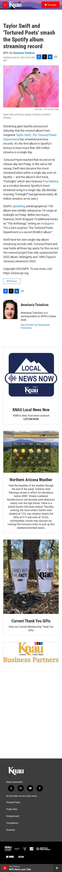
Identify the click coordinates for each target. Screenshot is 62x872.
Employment (12, 816)
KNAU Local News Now (31, 409)
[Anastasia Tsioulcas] (10, 309)
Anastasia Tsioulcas (24, 52)
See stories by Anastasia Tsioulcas (35, 326)
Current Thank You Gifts (30, 621)
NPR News (12, 281)
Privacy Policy (13, 802)
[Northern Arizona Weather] (31, 452)
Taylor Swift (23, 135)
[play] (5, 868)
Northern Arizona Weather (31, 479)
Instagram (47, 223)
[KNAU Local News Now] (31, 375)
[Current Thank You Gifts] (31, 577)
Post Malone (51, 181)
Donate (51, 4)
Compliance (12, 823)
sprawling (19, 206)
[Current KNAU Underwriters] (31, 652)
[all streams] (58, 868)
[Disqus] (31, 715)
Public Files (11, 809)
